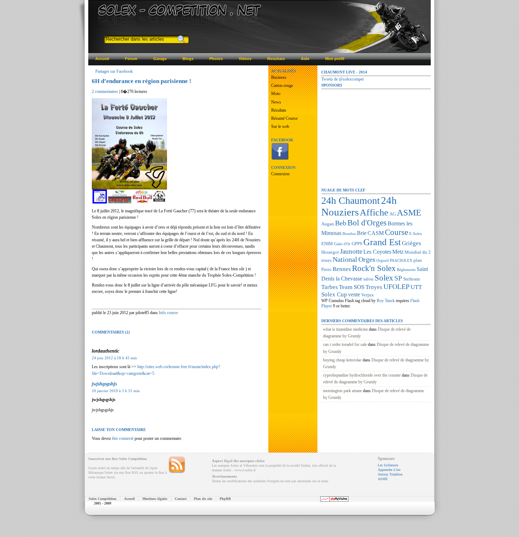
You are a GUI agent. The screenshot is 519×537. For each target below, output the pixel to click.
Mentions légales (154, 499)
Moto (275, 93)
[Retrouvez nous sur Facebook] (280, 158)
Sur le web (280, 126)
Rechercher (181, 39)
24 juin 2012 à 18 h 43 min (114, 358)
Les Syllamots (388, 465)
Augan (327, 223)
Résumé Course (284, 118)
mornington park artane (342, 390)
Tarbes (329, 286)
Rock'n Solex (374, 268)
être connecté (122, 438)
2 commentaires (105, 91)
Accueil (129, 499)
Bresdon (349, 234)
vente (354, 294)
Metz (398, 252)
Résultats (278, 110)
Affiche (374, 212)
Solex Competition (140, 9)
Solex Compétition (103, 499)
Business (278, 77)
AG (392, 214)
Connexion (280, 173)
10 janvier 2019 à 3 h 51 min (116, 391)
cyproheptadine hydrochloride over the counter (362, 375)
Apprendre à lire (389, 470)
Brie (361, 233)
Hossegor (330, 252)
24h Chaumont (350, 200)
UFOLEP (396, 286)
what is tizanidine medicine (345, 329)
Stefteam (411, 279)
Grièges (411, 243)
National (345, 259)
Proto (326, 269)
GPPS (357, 243)
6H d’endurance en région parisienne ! (141, 81)
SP (398, 278)
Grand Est (382, 242)
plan (417, 260)
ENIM (327, 243)
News (276, 102)
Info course (168, 312)
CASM (376, 233)
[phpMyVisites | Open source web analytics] (334, 500)
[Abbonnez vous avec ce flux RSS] (177, 464)
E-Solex (415, 234)
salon (368, 279)
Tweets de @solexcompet (342, 79)
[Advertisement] (374, 134)
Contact (180, 499)
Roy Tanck (386, 300)
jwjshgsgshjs (104, 383)
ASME (409, 212)
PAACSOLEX (401, 260)
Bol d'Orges (367, 222)
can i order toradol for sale (345, 344)
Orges (366, 259)
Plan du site (203, 499)
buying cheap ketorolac (342, 360)
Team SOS (351, 286)
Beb (340, 223)
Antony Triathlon (390, 474)
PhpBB (225, 499)
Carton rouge (282, 85)
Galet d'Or (342, 244)
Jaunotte (351, 251)
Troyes (373, 286)
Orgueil (382, 260)
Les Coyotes (377, 252)
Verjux (367, 294)
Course (396, 232)
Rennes (342, 268)
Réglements (406, 270)
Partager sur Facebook (114, 71)
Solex (384, 277)
